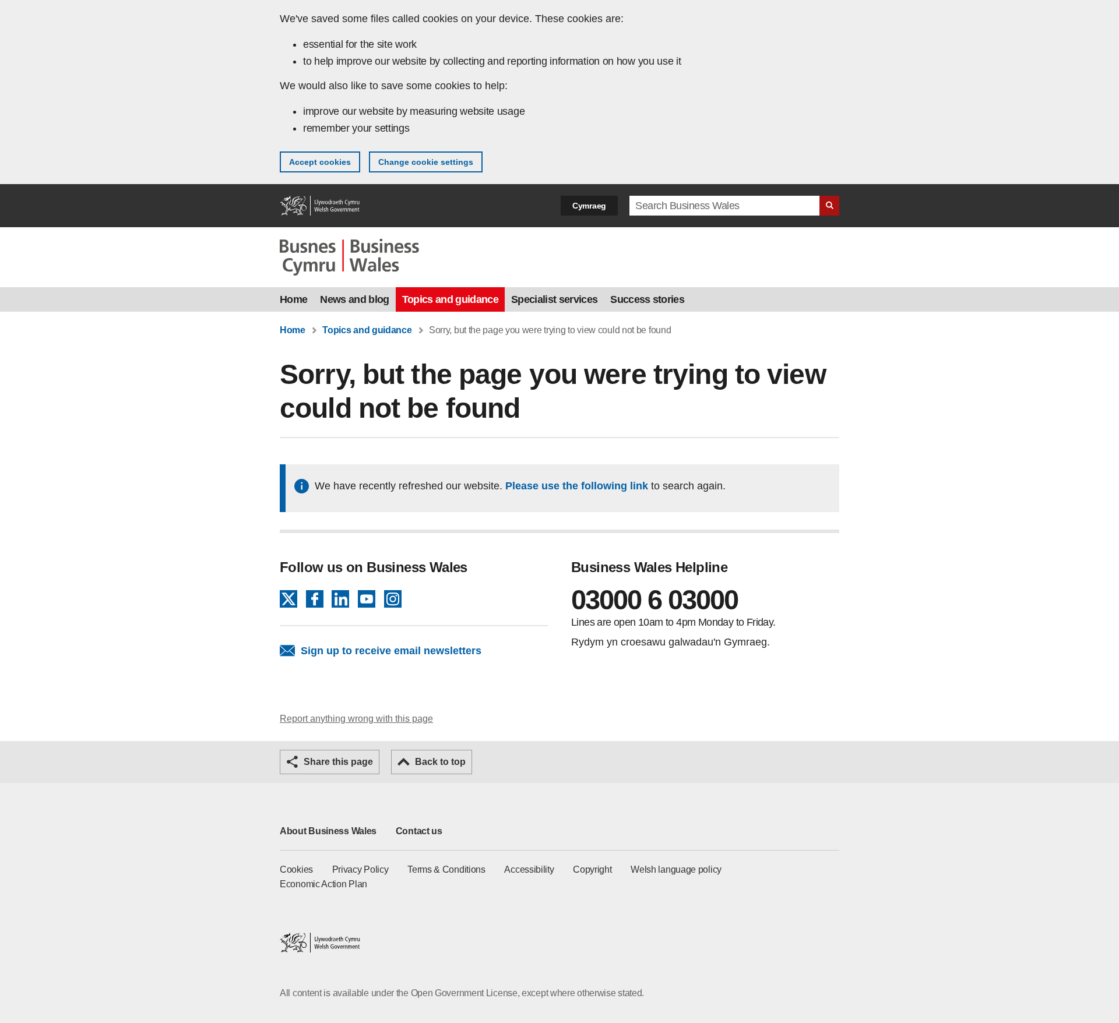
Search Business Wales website (829, 206)
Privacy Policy (360, 869)
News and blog (354, 299)
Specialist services (554, 299)
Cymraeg (589, 205)
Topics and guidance (450, 299)
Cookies (296, 869)
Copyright (592, 869)
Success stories (647, 299)
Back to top (440, 762)
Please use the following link (576, 486)
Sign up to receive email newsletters (391, 651)
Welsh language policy (676, 869)
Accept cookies (320, 162)
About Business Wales (328, 831)
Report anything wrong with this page (356, 719)
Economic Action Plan (323, 884)
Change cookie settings (425, 162)
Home (293, 299)
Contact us (419, 831)
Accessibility (529, 869)
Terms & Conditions (446, 869)
